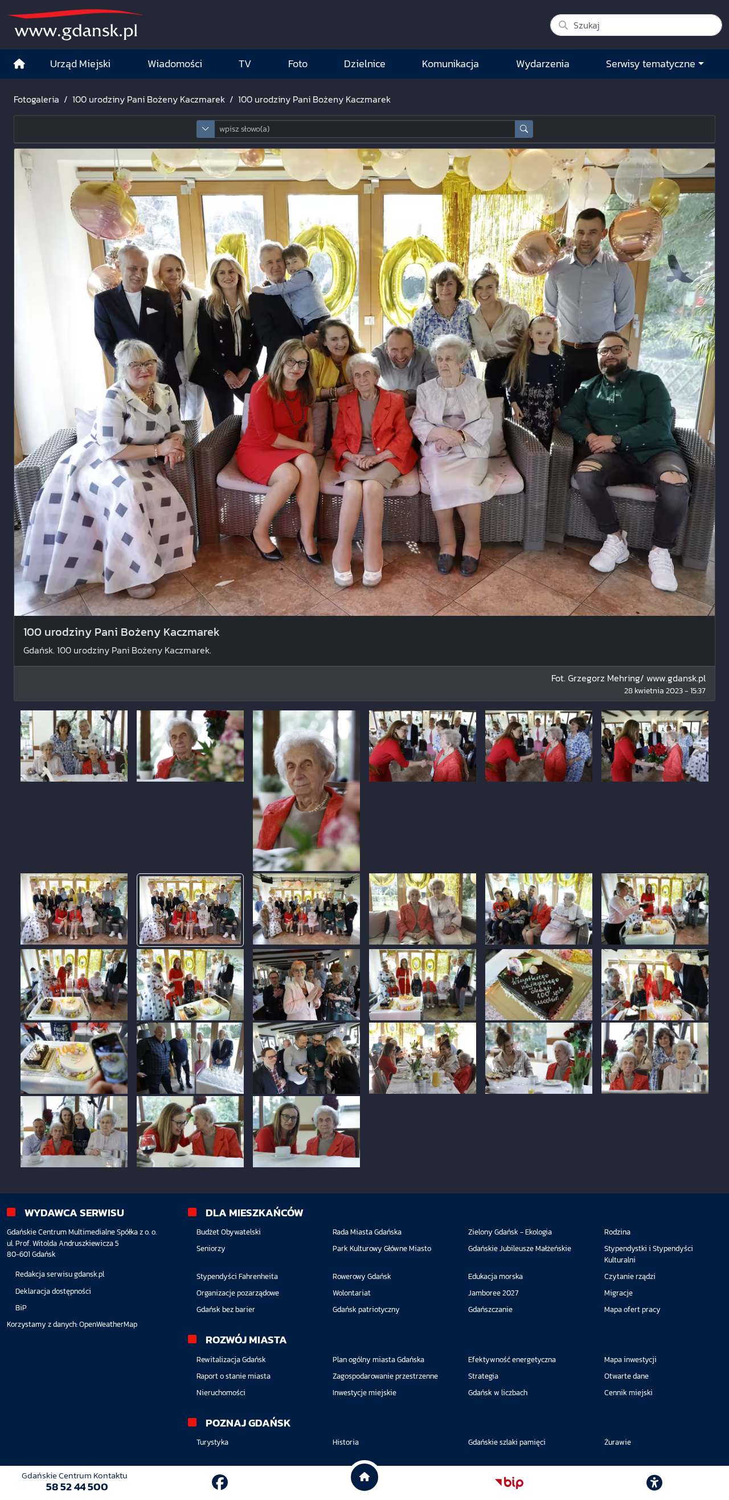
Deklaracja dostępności (53, 1291)
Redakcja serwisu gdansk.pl (59, 1274)
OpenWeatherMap (108, 1324)
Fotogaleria (36, 99)
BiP (21, 1307)
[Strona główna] (19, 64)
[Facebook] (220, 1482)
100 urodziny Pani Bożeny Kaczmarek (148, 99)
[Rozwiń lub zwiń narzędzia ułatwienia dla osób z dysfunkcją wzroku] (654, 1483)
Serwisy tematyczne (650, 63)
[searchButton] (524, 129)
